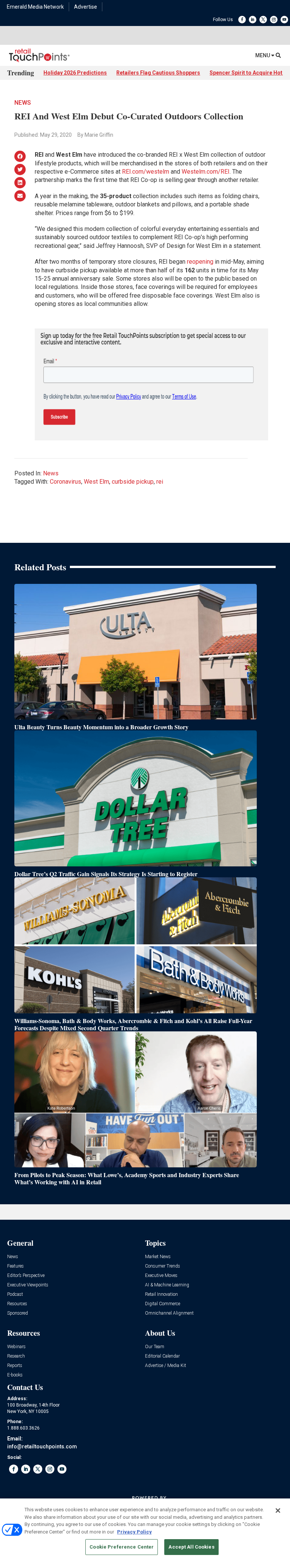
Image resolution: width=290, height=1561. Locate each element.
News (22, 102)
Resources (17, 1303)
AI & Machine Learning (167, 1285)
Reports (14, 1365)
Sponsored (17, 1313)
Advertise (85, 6)
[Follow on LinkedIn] (252, 19)
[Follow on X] (263, 19)
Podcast (15, 1294)
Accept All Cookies (191, 1547)
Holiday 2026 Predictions (75, 73)
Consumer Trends (162, 1266)
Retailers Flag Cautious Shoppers (158, 73)
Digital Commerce (162, 1303)
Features (15, 1266)
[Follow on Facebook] (242, 19)
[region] (145, 1529)
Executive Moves (161, 1275)
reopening (200, 261)
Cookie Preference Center (121, 1547)
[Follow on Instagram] (274, 19)
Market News (158, 1256)
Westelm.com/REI (206, 171)
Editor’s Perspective (26, 1275)
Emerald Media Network (35, 6)
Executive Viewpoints (27, 1285)
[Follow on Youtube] (284, 19)
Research (16, 1356)
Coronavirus (65, 481)
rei (159, 481)
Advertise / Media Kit (165, 1365)
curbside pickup (133, 481)
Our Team (154, 1346)
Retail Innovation (161, 1294)
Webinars (16, 1346)
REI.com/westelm (145, 171)
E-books (15, 1375)
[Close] (278, 1510)
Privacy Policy (134, 1532)
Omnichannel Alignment (169, 1313)
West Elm (96, 481)
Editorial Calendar (162, 1356)
